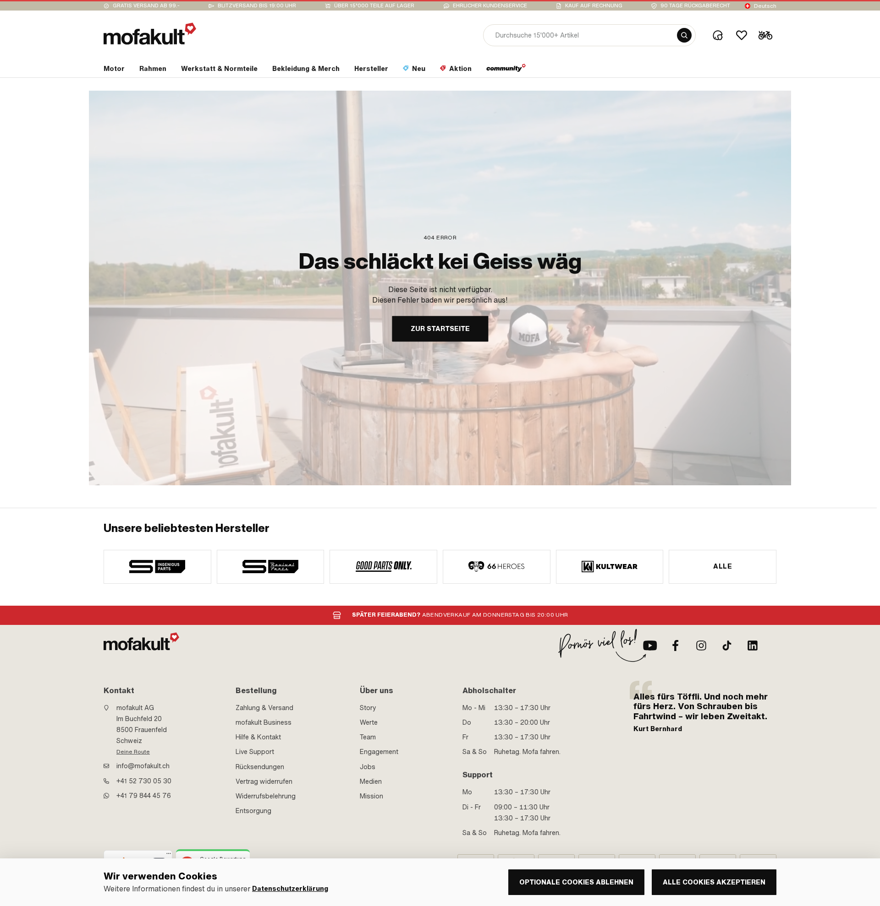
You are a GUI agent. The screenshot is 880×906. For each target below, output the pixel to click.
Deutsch (765, 6)
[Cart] (765, 35)
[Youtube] (650, 645)
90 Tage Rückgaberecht (695, 6)
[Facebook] (675, 645)
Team (368, 737)
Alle (722, 566)
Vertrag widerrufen (264, 781)
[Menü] (168, 855)
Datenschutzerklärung (290, 889)
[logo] (150, 33)
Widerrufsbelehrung (266, 796)
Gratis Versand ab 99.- (146, 6)
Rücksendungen (260, 766)
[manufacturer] (157, 567)
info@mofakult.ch (143, 765)
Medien (371, 781)
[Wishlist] (742, 35)
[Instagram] (701, 645)
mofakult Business (264, 722)
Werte (369, 722)
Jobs (367, 766)
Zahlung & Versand (264, 707)
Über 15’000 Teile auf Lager (374, 6)
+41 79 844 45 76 (143, 795)
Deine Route (133, 751)
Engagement (379, 751)
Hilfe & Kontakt (258, 737)
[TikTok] (727, 645)
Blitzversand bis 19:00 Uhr (257, 6)
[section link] (506, 70)
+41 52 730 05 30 (143, 781)
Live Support (255, 751)
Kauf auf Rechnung (593, 6)
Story (368, 707)
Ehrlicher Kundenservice (490, 6)
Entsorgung (253, 810)
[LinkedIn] (752, 645)
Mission (371, 796)
